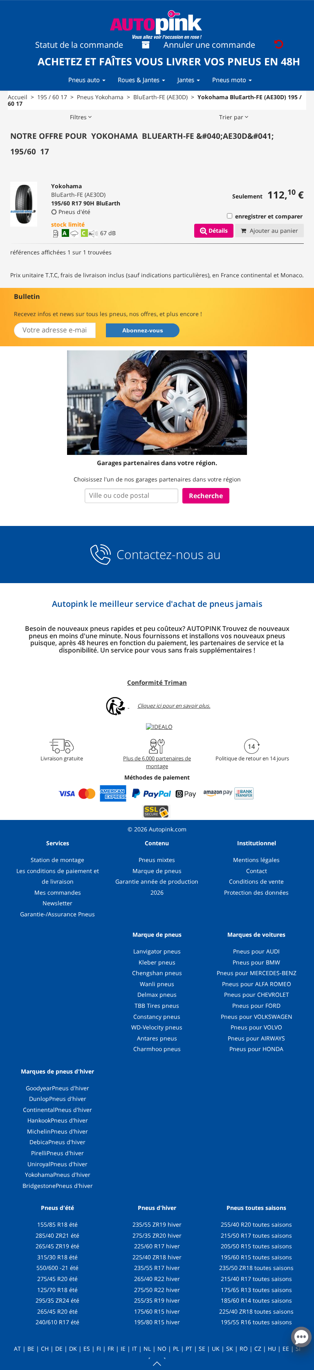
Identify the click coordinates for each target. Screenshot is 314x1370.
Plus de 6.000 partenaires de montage (157, 762)
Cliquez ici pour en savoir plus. (173, 705)
